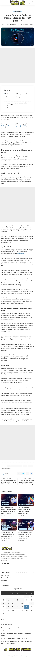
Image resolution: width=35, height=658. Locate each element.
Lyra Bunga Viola (11, 24)
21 (22, 607)
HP (9, 466)
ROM (31, 466)
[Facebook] (19, 473)
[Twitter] (23, 473)
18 (8, 607)
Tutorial (5, 502)
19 (13, 607)
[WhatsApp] (27, 473)
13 (17, 603)
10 (3, 603)
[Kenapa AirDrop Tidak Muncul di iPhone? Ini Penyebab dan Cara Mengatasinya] (26, 524)
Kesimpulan (10, 108)
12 (13, 603)
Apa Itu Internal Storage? (13, 97)
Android (5, 525)
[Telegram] (31, 473)
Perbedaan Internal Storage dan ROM (16, 94)
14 (22, 603)
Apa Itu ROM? (10, 100)
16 (31, 603)
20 (17, 607)
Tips (30, 504)
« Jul (2, 620)
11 (8, 603)
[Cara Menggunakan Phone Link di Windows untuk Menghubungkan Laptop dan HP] (9, 500)
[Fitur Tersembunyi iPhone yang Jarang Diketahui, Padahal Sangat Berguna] (26, 500)
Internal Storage (17, 466)
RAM (25, 466)
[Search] (32, 2)
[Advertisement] (17, 65)
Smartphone (17, 11)
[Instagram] (11, 563)
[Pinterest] (8, 563)
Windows (5, 504)
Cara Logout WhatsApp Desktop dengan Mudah (16, 638)
